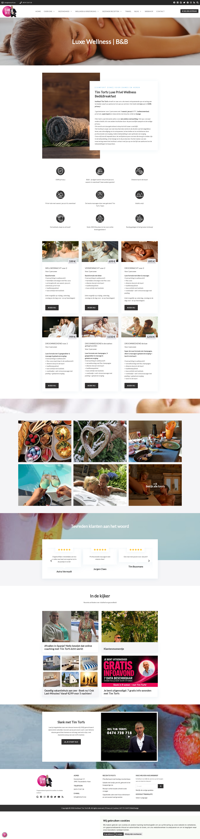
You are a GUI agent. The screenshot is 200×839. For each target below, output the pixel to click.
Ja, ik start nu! (71, 742)
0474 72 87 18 (79, 789)
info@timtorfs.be (80, 797)
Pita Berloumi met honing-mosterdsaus (116, 779)
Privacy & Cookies (112, 808)
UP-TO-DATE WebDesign (129, 808)
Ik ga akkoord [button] (109, 834)
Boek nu (52, 308)
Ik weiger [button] (119, 834)
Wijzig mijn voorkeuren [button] (133, 834)
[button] (149, 560)
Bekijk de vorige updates (144, 790)
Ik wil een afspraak (189, 11)
